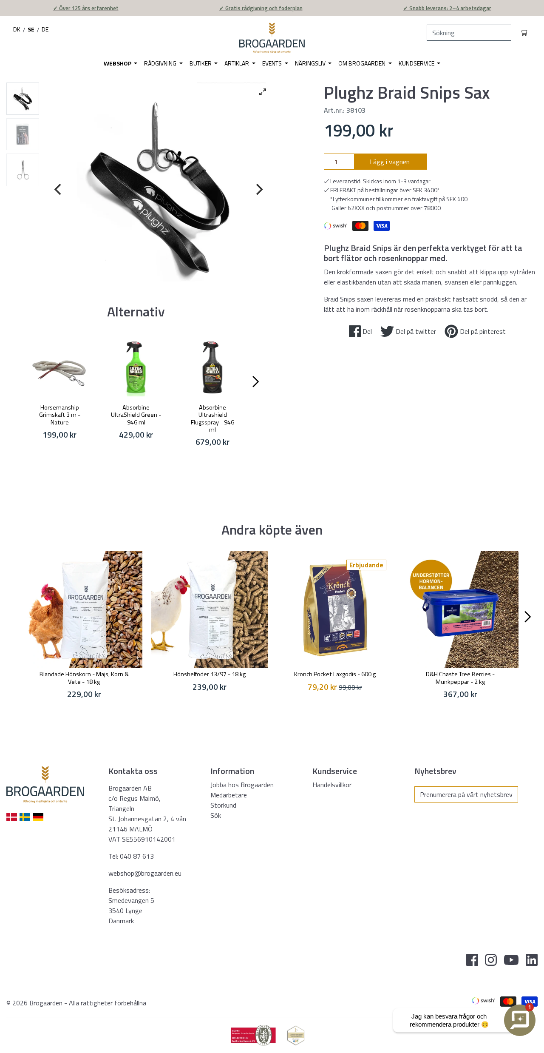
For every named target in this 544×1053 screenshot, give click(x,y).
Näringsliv (311, 63)
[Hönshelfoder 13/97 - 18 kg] (209, 609)
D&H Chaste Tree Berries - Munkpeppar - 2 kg (460, 677)
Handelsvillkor (331, 785)
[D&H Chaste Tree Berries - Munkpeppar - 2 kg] (460, 609)
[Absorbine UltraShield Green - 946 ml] (136, 367)
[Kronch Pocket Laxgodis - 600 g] (334, 609)
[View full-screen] (263, 92)
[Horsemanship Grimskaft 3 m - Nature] (60, 367)
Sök (215, 815)
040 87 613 (137, 856)
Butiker (201, 63)
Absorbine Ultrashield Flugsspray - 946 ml (212, 418)
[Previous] (59, 189)
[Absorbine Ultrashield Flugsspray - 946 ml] (212, 367)
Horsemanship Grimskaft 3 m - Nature (59, 415)
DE (45, 29)
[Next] (258, 189)
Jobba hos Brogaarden (242, 785)
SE (31, 29)
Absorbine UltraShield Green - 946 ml (136, 415)
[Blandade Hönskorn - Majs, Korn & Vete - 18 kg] (84, 609)
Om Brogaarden (362, 63)
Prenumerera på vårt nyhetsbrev (466, 794)
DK (16, 29)
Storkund (223, 805)
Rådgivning (161, 63)
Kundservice (417, 63)
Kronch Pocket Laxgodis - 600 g (335, 674)
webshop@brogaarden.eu (144, 873)
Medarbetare (228, 795)
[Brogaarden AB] (271, 38)
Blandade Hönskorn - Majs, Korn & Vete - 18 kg (84, 677)
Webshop (118, 63)
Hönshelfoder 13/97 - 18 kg (209, 674)
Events (272, 63)
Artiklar (237, 63)
